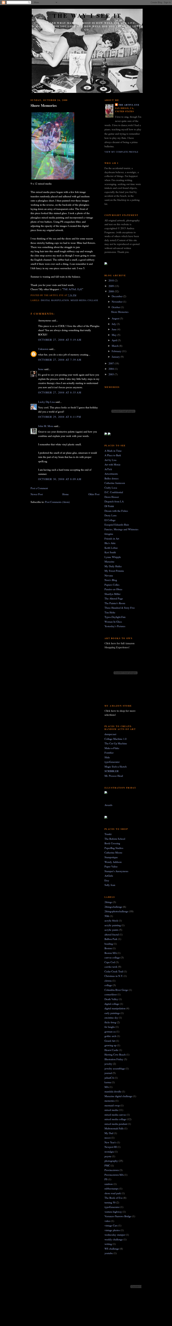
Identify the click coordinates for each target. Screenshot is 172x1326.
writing (108, 1244)
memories (109, 1100)
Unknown (43, 349)
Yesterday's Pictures (114, 626)
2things (108, 902)
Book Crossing (112, 843)
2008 (112, 291)
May (114, 334)
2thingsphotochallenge (116, 911)
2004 (112, 368)
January (116, 356)
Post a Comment (39, 488)
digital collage (111, 1003)
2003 (112, 374)
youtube (108, 1253)
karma (107, 1082)
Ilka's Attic (110, 543)
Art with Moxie (112, 464)
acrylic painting (112, 925)
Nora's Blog (110, 580)
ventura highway (113, 1211)
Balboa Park (110, 939)
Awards (108, 805)
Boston (108, 948)
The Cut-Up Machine (115, 743)
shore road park (112, 1193)
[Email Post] (77, 295)
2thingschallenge (113, 906)
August (116, 318)
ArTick (108, 469)
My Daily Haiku (113, 566)
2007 (112, 363)
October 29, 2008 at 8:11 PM (59, 416)
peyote (107, 1156)
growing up (110, 1045)
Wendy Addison (113, 862)
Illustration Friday (113, 1059)
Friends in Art (111, 538)
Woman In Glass (113, 621)
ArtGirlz (108, 875)
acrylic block (111, 920)
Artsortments (111, 473)
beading (108, 943)
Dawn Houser (111, 497)
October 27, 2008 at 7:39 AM (59, 359)
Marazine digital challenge (118, 1096)
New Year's (110, 1142)
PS (106, 1179)
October (116, 307)
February (117, 351)
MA (106, 1087)
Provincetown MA (114, 1174)
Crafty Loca (110, 487)
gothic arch (110, 1036)
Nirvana (108, 575)
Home (65, 494)
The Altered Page (113, 598)
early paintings (112, 1013)
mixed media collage (84, 300)
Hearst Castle (111, 1050)
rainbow (108, 1184)
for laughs (109, 1026)
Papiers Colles (111, 584)
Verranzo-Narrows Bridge (117, 1216)
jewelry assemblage (114, 1068)
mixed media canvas (115, 1114)
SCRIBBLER (111, 771)
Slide (107, 757)
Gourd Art (109, 1040)
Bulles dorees (111, 478)
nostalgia (109, 1151)
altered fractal (111, 934)
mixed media (111, 1110)
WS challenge (111, 1248)
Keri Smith (110, 552)
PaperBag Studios (113, 848)
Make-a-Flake (111, 748)
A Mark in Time (113, 450)
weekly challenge (113, 1239)
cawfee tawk (110, 966)
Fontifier (109, 752)
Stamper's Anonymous (116, 871)
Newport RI (110, 1147)
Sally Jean (109, 885)
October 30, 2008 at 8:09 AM (59, 479)
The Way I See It (87, 15)
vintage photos (112, 1230)
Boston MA (110, 953)
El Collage (110, 520)
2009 (112, 286)
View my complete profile (121, 151)
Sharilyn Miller (112, 594)
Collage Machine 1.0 (115, 738)
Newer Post (37, 494)
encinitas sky (111, 1017)
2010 (112, 280)
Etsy (106, 880)
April (115, 340)
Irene (41, 369)
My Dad (108, 1133)
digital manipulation (55, 300)
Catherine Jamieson (114, 483)
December (117, 296)
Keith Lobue (111, 547)
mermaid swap (112, 1105)
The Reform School (114, 838)
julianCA (109, 1077)
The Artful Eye (128, 104)
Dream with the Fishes (116, 510)
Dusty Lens (110, 515)
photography (111, 1160)
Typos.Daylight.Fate (115, 617)
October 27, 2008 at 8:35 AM (59, 392)
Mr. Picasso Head (113, 775)
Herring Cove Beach (115, 1054)
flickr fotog (110, 1022)
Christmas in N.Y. (113, 976)
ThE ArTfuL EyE (72, 289)
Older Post (93, 494)
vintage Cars (111, 1225)
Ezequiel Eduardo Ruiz (116, 524)
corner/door (110, 994)
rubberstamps (111, 1188)
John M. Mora (45, 426)
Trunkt (108, 834)
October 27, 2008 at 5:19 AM (59, 339)
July (114, 324)
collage (108, 985)
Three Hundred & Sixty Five (119, 607)
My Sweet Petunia (114, 570)
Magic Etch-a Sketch (115, 766)
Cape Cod (109, 962)
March (115, 345)
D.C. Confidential (113, 492)
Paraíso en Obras (113, 589)
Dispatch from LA (114, 501)
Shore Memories (44, 105)
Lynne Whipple (112, 557)
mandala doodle (112, 1091)
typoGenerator (112, 761)
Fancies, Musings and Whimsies (121, 529)
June (114, 329)
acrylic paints (111, 929)
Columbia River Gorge (116, 990)
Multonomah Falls (114, 1128)
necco (107, 1137)
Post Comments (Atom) (57, 502)
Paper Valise (111, 866)
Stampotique (111, 857)
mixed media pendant (115, 1124)
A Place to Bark (112, 455)
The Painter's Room (114, 603)
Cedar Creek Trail (113, 971)
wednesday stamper (114, 1234)
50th (106, 916)
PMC (107, 1165)
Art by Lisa (110, 460)
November (117, 301)
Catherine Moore (113, 852)
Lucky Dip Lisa (46, 401)
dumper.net (110, 734)
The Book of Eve (113, 1197)
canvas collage (112, 957)
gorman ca (110, 1031)
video (107, 1221)
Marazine (109, 561)
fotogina (108, 533)
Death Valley (111, 999)
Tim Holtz (109, 612)
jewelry (108, 1063)
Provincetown (111, 1170)
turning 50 (109, 1202)
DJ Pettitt (109, 506)
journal (108, 1073)
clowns (108, 980)
